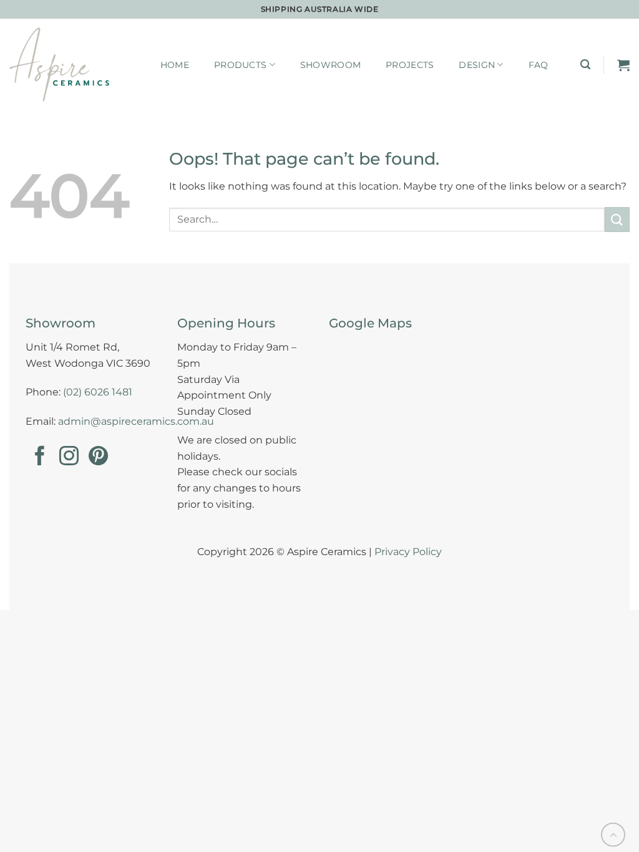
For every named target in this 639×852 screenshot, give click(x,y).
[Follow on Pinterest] (98, 457)
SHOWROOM (330, 64)
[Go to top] (613, 835)
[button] (585, 64)
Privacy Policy (408, 552)
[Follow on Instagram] (69, 457)
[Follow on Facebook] (39, 457)
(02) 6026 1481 (97, 392)
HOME (174, 64)
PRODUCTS (240, 64)
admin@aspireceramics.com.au (136, 421)
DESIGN (477, 64)
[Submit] (617, 219)
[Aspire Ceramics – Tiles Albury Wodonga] (59, 64)
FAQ (539, 64)
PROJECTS (410, 64)
